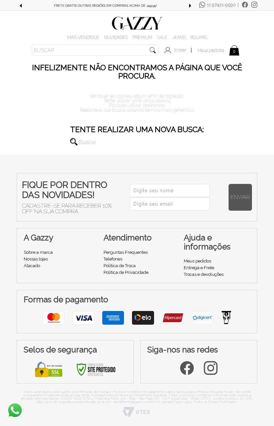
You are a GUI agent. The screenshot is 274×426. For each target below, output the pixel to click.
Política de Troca (120, 265)
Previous (20, 6)
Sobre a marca (38, 252)
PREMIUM (142, 37)
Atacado (32, 265)
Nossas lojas (36, 258)
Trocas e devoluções (204, 274)
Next (190, 6)
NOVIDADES (116, 37)
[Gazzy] (137, 22)
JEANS (178, 37)
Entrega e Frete (199, 267)
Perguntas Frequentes (126, 252)
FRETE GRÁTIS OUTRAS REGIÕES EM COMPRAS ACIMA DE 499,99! (105, 5)
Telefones (113, 258)
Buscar (74, 141)
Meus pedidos (210, 50)
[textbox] (95, 50)
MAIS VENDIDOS (83, 37)
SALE (162, 37)
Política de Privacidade (126, 272)
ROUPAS (198, 37)
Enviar (240, 197)
